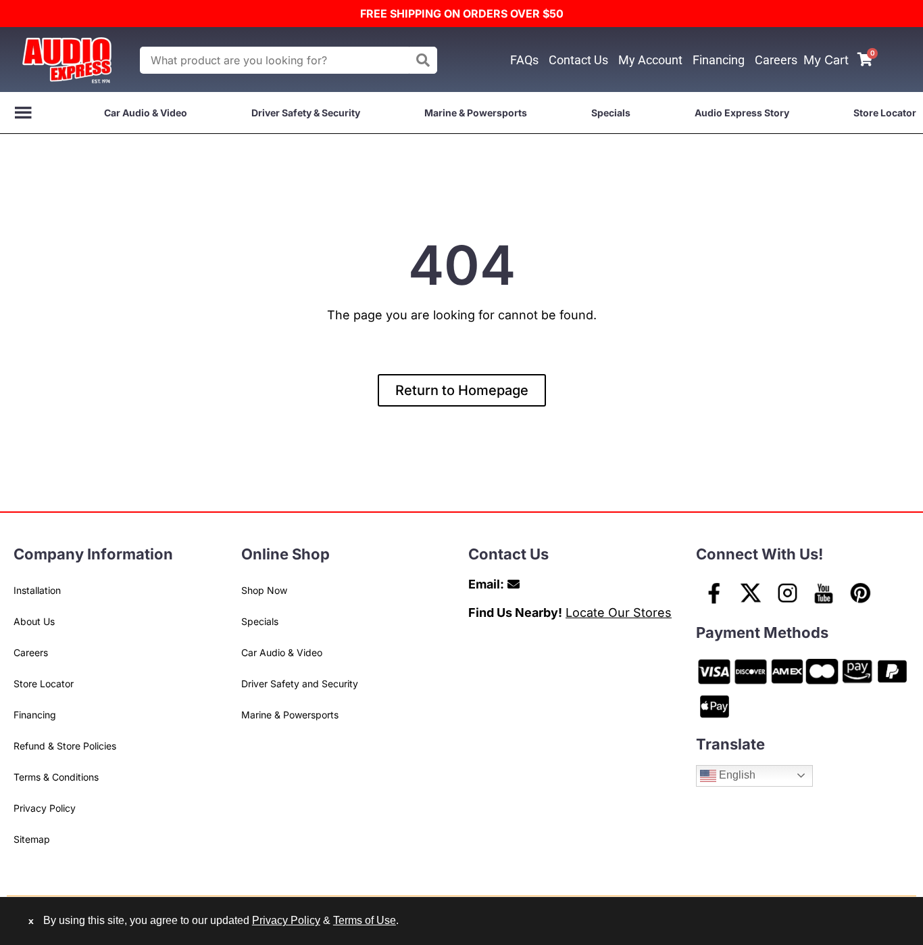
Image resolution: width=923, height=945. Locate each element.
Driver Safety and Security (299, 683)
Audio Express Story (742, 112)
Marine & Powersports (475, 112)
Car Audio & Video (145, 112)
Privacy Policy (45, 808)
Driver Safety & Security (305, 112)
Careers (776, 60)
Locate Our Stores (619, 612)
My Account (650, 60)
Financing (719, 60)
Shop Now (264, 590)
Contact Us (578, 60)
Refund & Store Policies (65, 746)
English (735, 775)
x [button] (31, 920)
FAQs (524, 60)
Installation (37, 590)
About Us (34, 621)
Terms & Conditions (56, 777)
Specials (610, 112)
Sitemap (32, 839)
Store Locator (884, 112)
